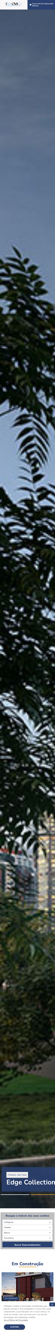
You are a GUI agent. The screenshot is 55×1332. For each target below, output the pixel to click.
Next (53, 609)
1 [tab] (15, 1194)
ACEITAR (14, 1327)
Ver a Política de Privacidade (16, 1320)
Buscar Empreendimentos (27, 1245)
